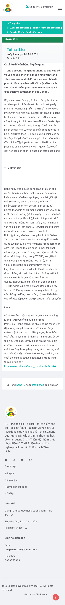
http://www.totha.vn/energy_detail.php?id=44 (30, 366)
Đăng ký (34, 6)
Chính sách (41, 594)
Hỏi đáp (9, 493)
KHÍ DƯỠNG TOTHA (16, 528)
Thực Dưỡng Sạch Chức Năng (21, 521)
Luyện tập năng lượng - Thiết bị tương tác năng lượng (36, 28)
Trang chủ (14, 23)
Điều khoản (29, 594)
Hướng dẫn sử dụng (16, 486)
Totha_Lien (16, 49)
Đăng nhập (47, 6)
